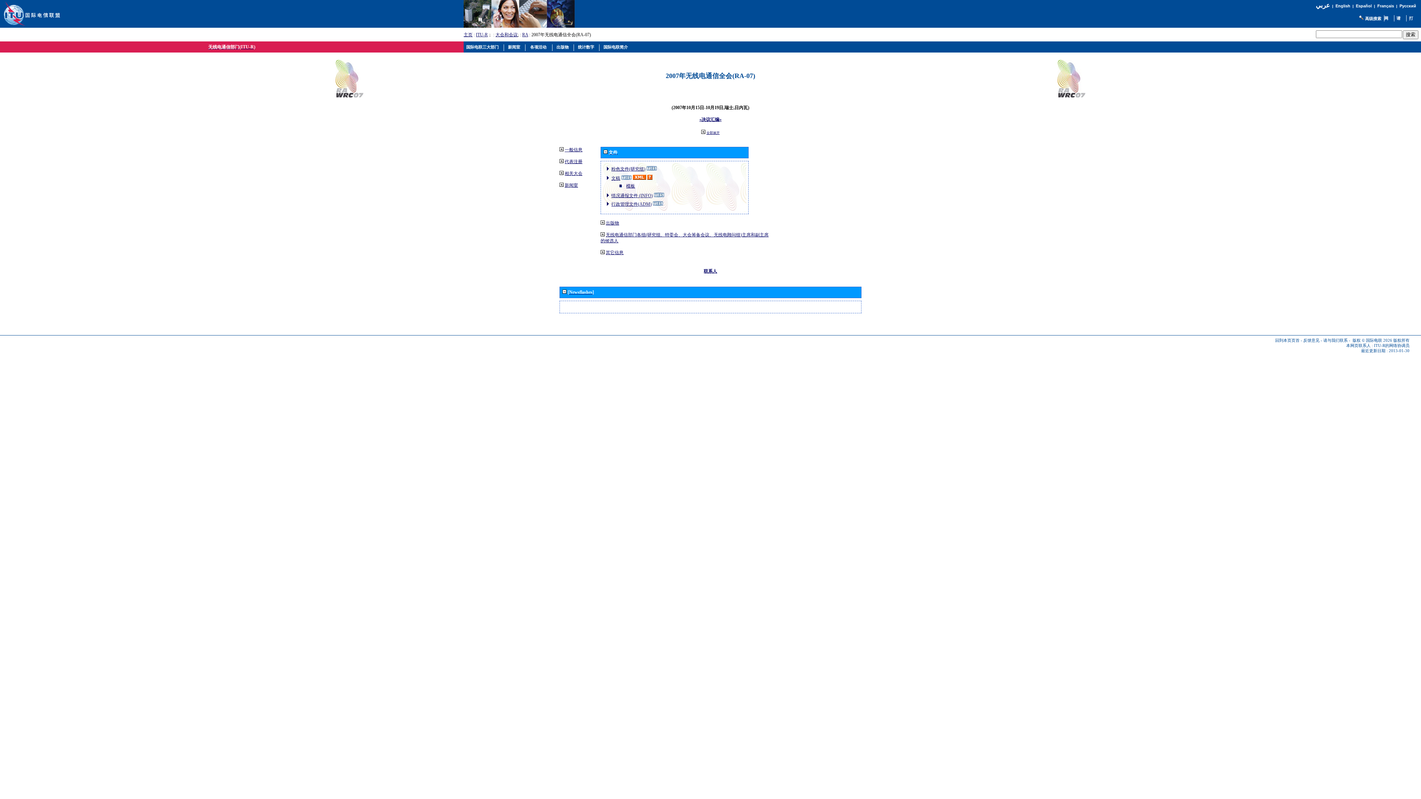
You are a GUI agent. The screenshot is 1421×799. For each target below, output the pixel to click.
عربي (1323, 5)
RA (525, 34)
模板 (630, 186)
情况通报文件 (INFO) (632, 195)
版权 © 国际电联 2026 (1372, 340)
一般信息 (573, 149)
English (1343, 6)
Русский (1408, 6)
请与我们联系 (1335, 340)
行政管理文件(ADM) (631, 204)
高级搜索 (1373, 18)
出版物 (612, 223)
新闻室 (571, 185)
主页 (468, 34)
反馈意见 (1311, 340)
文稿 (615, 178)
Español (1364, 6)
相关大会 (573, 173)
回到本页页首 (1287, 340)
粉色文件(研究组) (628, 169)
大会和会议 (506, 34)
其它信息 (615, 252)
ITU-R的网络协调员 (1392, 346)
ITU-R (482, 34)
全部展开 (713, 133)
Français (1385, 6)
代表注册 (573, 161)
